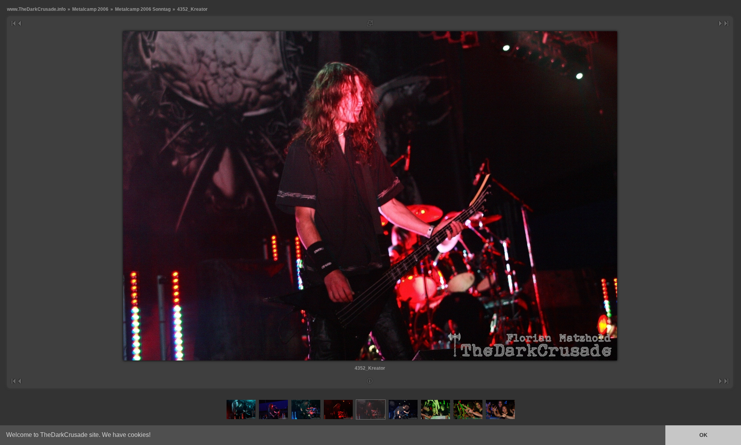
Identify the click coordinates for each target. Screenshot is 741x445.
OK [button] (703, 435)
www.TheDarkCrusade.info (36, 9)
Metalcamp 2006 (90, 9)
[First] (13, 23)
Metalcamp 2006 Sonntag (143, 9)
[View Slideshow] (370, 23)
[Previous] (19, 23)
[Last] (726, 23)
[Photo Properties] (370, 381)
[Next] (721, 23)
